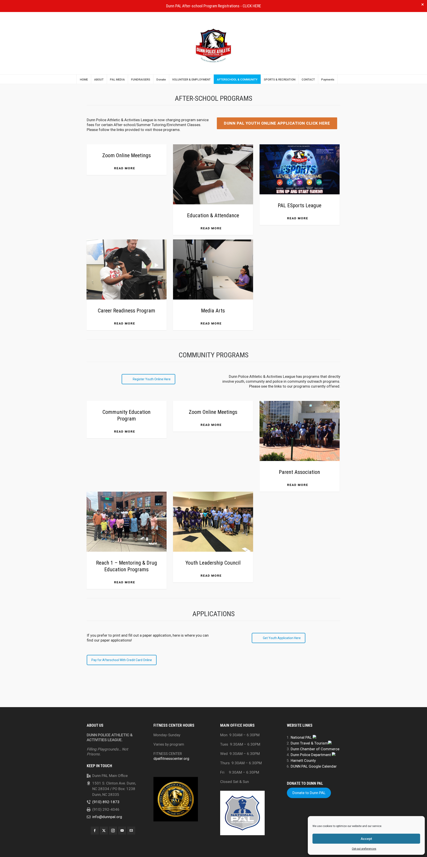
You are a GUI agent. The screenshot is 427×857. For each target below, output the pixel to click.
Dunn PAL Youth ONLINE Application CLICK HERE (277, 123)
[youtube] (122, 831)
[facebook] (95, 831)
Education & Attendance (213, 215)
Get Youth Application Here (282, 638)
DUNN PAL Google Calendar (314, 766)
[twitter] (104, 831)
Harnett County (303, 760)
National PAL (302, 737)
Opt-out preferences (364, 848)
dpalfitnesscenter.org (171, 758)
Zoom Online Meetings (126, 155)
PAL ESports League (299, 205)
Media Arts (213, 311)
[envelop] (131, 831)
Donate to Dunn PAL (309, 793)
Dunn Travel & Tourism (309, 743)
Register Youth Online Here (152, 379)
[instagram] (113, 831)
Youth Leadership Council (213, 563)
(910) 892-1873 (105, 802)
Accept (366, 839)
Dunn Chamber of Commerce (315, 749)
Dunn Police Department (311, 754)
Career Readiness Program (126, 311)
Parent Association (299, 472)
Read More (124, 168)
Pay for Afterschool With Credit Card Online (121, 660)
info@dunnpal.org (107, 817)
